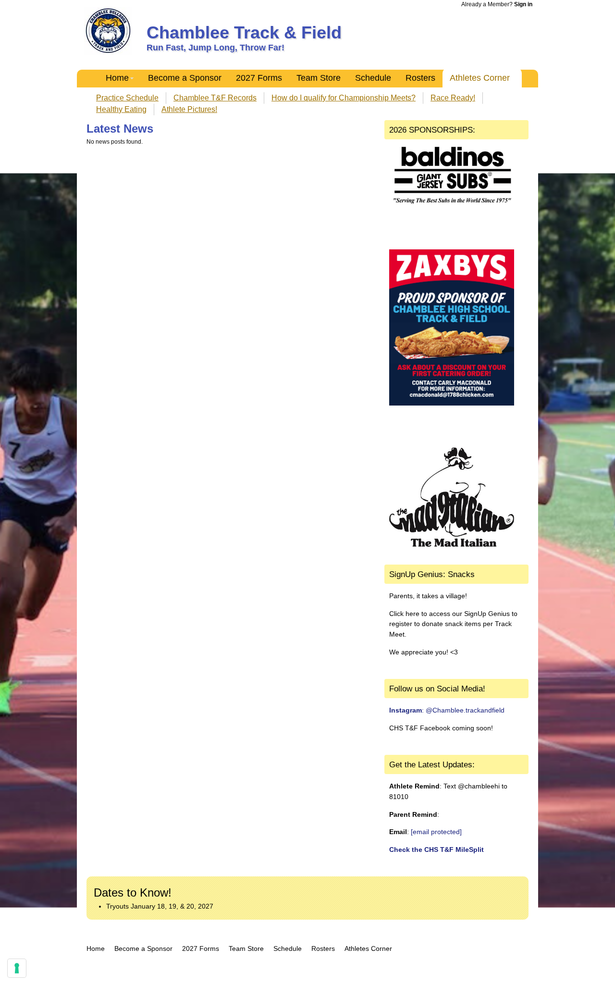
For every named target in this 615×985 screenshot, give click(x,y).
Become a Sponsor (184, 78)
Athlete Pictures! (189, 109)
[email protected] (436, 832)
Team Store (318, 78)
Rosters (420, 78)
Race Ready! (452, 98)
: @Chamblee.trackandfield (446, 710)
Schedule (373, 78)
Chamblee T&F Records (215, 98)
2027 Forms (259, 78)
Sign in (523, 4)
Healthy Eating (121, 109)
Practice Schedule (127, 98)
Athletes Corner (480, 78)
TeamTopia (308, 967)
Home (117, 78)
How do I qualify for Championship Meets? (343, 98)
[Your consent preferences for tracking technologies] (17, 968)
